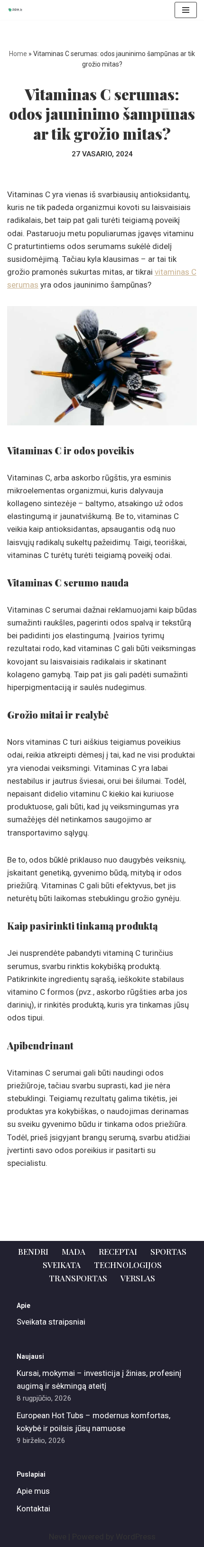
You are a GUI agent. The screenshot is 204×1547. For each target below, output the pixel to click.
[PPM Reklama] (17, 10)
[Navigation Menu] (186, 10)
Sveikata (62, 1264)
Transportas (78, 1278)
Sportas (168, 1251)
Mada (73, 1251)
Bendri (33, 1251)
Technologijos (128, 1264)
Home (18, 54)
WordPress (136, 1536)
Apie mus (33, 1491)
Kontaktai (33, 1508)
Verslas (138, 1278)
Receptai (118, 1251)
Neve (57, 1536)
